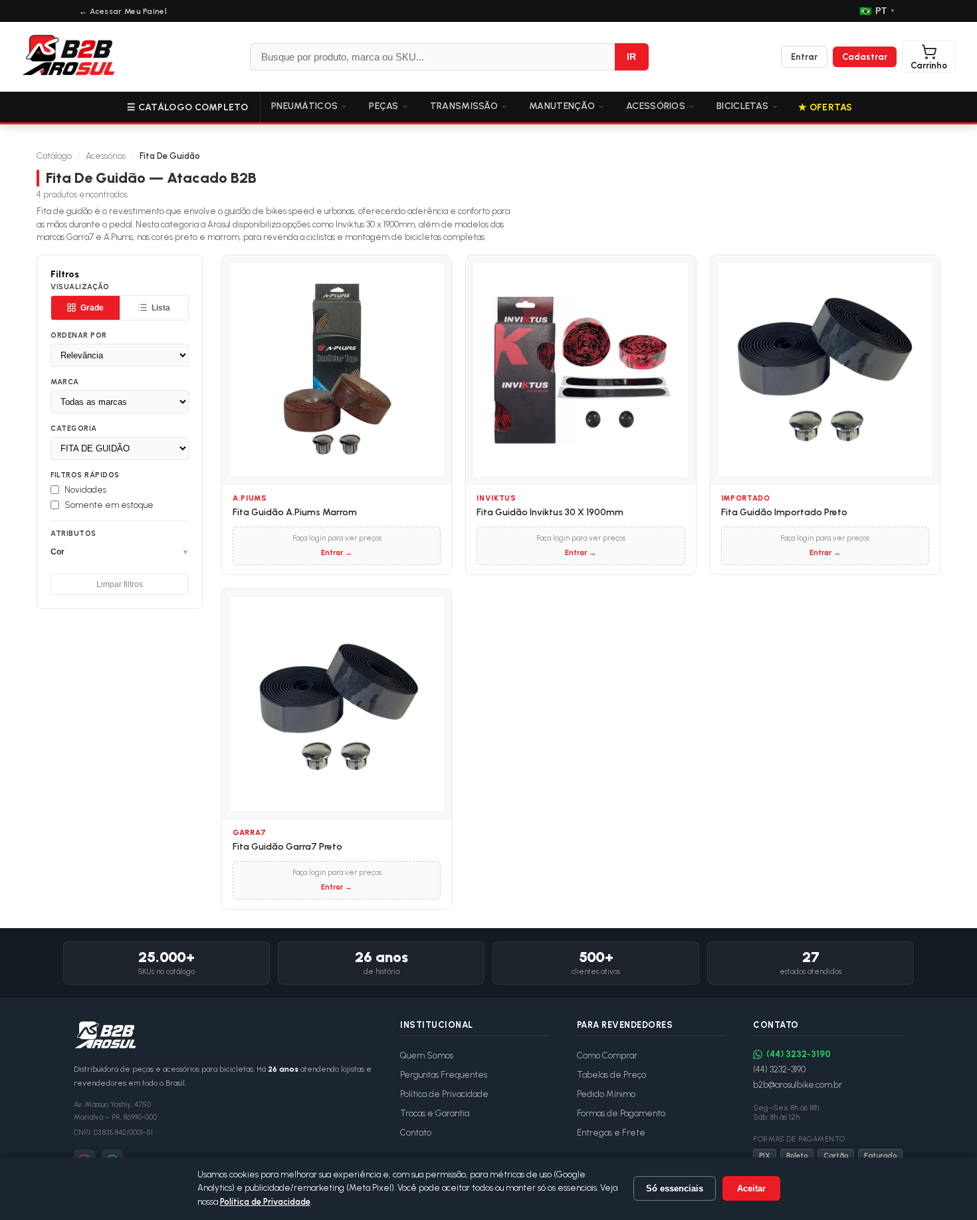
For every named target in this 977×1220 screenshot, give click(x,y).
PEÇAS (384, 106)
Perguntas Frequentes (443, 1075)
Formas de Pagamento (621, 1113)
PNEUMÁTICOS (304, 106)
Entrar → (336, 553)
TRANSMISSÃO (464, 106)
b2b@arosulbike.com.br (797, 1085)
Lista (161, 307)
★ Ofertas (825, 107)
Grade (92, 307)
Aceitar (751, 1188)
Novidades (85, 490)
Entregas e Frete (611, 1133)
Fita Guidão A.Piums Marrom (295, 512)
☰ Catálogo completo (187, 107)
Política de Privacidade (444, 1094)
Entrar (804, 57)
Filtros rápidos (85, 475)
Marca (65, 382)
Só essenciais (674, 1188)
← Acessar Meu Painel (123, 11)
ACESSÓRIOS (655, 106)
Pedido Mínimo (606, 1094)
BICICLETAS (742, 106)
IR (632, 56)
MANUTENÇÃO (562, 106)
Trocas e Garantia (434, 1113)
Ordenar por (79, 335)
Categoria (74, 428)
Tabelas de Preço (611, 1075)
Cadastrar (864, 57)
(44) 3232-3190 (798, 1054)
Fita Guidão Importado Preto (784, 512)
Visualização (80, 287)
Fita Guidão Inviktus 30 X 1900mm (550, 512)
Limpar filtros (119, 584)
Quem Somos (426, 1055)
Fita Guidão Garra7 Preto (287, 846)
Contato (415, 1133)
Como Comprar (607, 1055)
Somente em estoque (109, 505)
